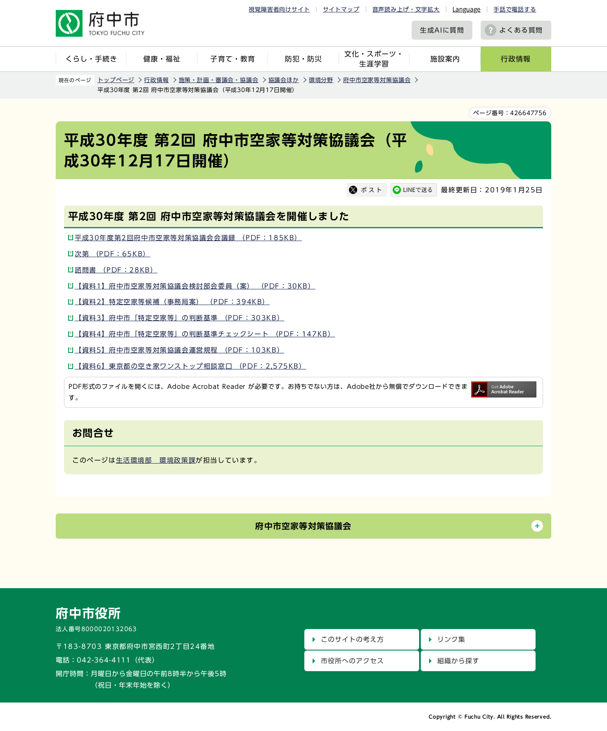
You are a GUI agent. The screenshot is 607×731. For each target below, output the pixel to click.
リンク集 (451, 639)
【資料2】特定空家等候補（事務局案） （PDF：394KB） (172, 301)
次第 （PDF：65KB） (112, 254)
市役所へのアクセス (352, 661)
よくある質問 (521, 30)
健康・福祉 (161, 58)
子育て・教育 (232, 58)
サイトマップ (341, 9)
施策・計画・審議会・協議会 (218, 80)
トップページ (115, 80)
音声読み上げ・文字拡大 (406, 9)
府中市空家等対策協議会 (376, 80)
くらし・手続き (91, 58)
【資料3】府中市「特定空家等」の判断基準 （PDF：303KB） (179, 318)
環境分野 (321, 80)
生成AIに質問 (442, 30)
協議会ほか (283, 80)
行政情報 (516, 58)
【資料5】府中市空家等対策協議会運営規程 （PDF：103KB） (179, 350)
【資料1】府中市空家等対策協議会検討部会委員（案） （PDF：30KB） (195, 286)
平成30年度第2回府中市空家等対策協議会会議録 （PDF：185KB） (188, 237)
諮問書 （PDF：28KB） (116, 270)
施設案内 (445, 58)
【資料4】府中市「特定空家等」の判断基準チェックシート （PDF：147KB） (205, 334)
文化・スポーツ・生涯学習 (374, 58)
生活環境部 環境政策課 (156, 460)
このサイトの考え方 (352, 639)
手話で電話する (514, 9)
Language (467, 9)
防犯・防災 (303, 58)
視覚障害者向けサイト (279, 9)
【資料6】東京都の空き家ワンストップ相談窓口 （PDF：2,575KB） (190, 366)
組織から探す (458, 661)
